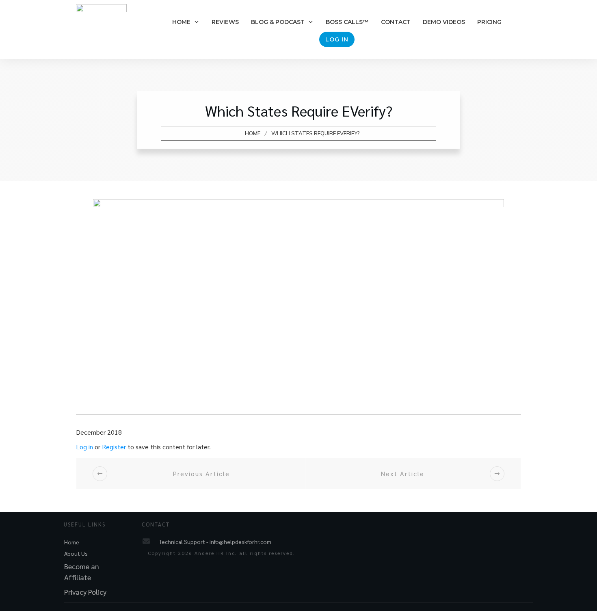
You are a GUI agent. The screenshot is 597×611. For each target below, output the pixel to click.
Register (114, 446)
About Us (76, 553)
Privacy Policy (85, 591)
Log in (84, 446)
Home (71, 542)
